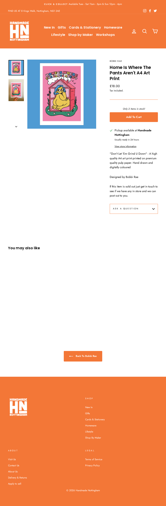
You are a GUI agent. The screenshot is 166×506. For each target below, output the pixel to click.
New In (49, 27)
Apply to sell (14, 483)
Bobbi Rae (116, 61)
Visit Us (12, 459)
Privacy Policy (92, 465)
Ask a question (126, 208)
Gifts (62, 27)
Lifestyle (58, 34)
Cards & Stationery (85, 27)
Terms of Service (93, 459)
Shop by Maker (80, 34)
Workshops (105, 34)
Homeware (113, 27)
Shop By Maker (93, 437)
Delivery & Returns (17, 477)
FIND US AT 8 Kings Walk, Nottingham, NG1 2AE (34, 11)
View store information (125, 146)
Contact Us (13, 465)
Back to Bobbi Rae (86, 356)
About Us (13, 471)
